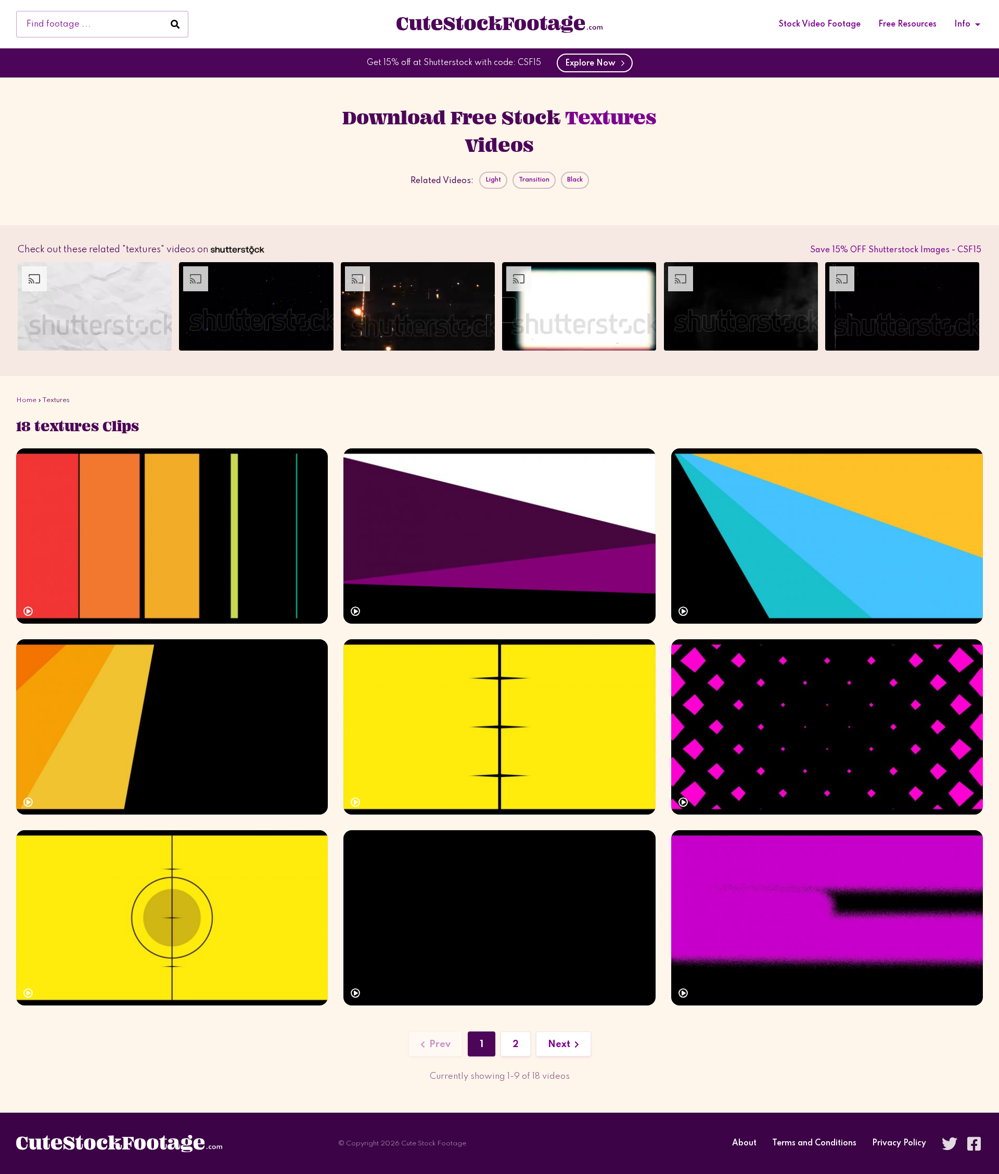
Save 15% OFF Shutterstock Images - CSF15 (895, 250)
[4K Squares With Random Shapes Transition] (172, 917)
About (744, 1143)
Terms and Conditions (814, 1143)
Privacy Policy (899, 1143)
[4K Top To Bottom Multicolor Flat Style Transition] (499, 536)
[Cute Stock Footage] (499, 24)
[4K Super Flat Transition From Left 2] (172, 727)
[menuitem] (819, 24)
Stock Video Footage (820, 24)
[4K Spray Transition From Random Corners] (499, 917)
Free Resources (907, 24)
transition (534, 180)
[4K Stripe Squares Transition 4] (499, 727)
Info (962, 24)
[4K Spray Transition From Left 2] (827, 917)
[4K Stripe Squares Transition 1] (827, 727)
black (575, 180)
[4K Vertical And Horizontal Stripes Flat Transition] (172, 536)
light (493, 180)
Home (26, 400)
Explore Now (592, 63)
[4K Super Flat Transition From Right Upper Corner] (827, 536)
